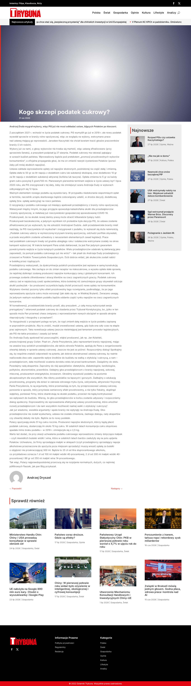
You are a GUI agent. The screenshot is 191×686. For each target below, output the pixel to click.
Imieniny (14, 3)
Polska (96, 12)
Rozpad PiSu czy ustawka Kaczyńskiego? (161, 138)
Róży (39, 3)
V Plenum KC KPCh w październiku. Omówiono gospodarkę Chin (135, 22)
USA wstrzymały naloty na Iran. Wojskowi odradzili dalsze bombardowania (162, 193)
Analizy (171, 12)
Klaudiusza (30, 3)
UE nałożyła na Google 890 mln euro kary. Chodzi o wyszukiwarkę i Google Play (27, 591)
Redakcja (59, 651)
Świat (106, 12)
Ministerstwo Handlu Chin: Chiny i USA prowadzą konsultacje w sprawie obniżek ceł (26, 539)
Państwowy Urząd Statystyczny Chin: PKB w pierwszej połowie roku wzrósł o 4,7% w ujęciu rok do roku (118, 540)
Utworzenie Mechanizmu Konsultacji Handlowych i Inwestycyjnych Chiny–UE (115, 595)
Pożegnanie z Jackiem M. (161, 233)
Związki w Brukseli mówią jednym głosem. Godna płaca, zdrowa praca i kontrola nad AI (163, 591)
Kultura (146, 12)
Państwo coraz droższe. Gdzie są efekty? (69, 536)
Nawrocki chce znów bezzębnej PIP (159, 173)
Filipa (21, 3)
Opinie (135, 12)
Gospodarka (120, 12)
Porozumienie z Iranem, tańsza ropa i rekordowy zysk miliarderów (163, 537)
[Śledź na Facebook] (173, 3)
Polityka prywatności (64, 643)
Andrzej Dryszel (39, 477)
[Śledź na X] (179, 3)
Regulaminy (60, 647)
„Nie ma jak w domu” (159, 156)
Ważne (170, 144)
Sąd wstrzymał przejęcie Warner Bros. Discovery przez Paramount (161, 214)
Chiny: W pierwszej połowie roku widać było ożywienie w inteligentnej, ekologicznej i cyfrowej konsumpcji (72, 587)
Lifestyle (159, 12)
